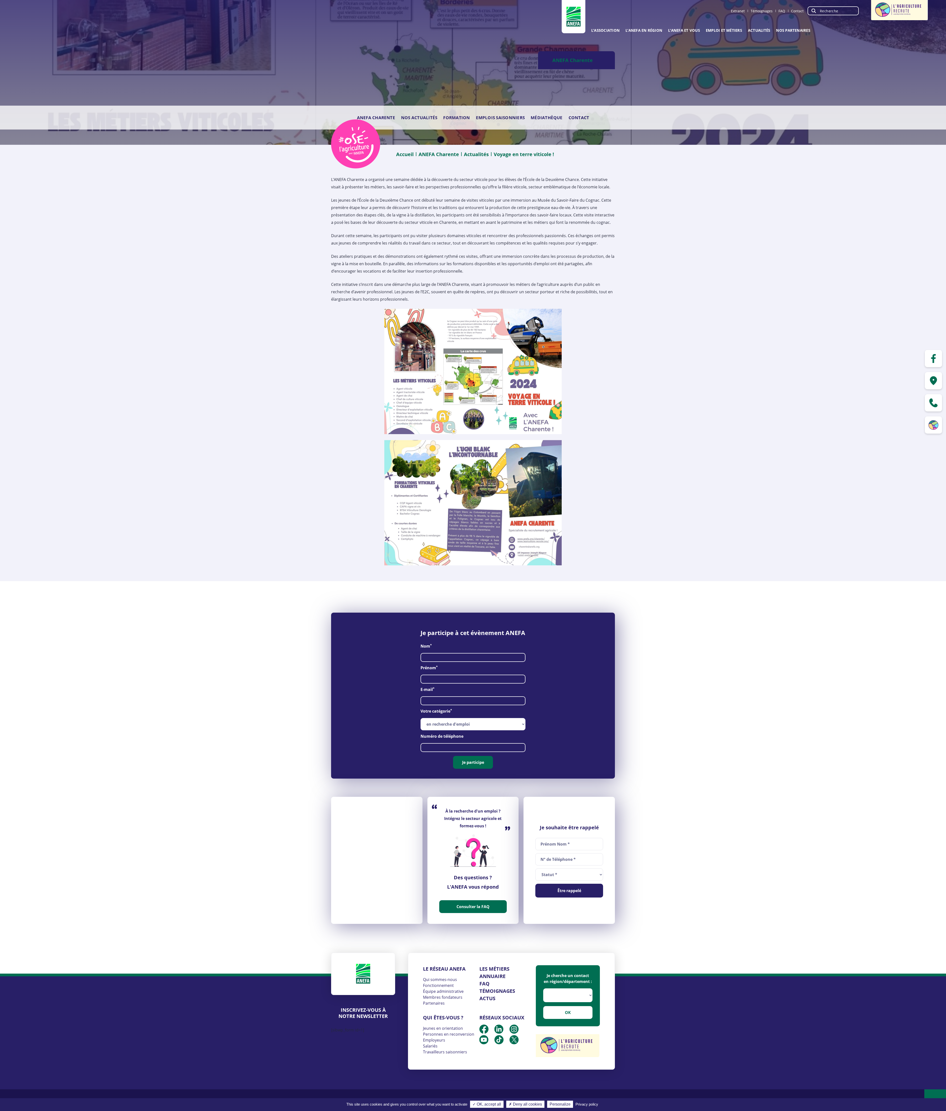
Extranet (738, 11)
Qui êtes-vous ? (443, 1017)
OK (568, 1012)
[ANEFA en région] (933, 380)
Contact (797, 11)
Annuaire (492, 976)
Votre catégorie (436, 711)
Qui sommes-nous (440, 979)
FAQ (781, 11)
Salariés (430, 1046)
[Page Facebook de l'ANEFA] (933, 358)
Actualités (759, 30)
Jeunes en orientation (443, 1028)
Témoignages (762, 11)
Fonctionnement (438, 985)
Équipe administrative (443, 991)
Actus (487, 998)
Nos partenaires (793, 30)
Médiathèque (547, 117)
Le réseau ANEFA (444, 968)
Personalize (560, 1104)
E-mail (428, 689)
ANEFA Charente (376, 117)
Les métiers (494, 968)
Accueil (405, 154)
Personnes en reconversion (448, 1034)
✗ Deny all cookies (525, 1104)
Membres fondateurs (442, 997)
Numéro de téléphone (442, 736)
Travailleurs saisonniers (445, 1052)
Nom (426, 646)
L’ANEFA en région (643, 30)
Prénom (429, 667)
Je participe (473, 762)
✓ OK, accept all (487, 1104)
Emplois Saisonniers (500, 117)
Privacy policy (586, 1104)
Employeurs (434, 1040)
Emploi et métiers (724, 30)
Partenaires (434, 1003)
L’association (605, 30)
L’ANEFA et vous (684, 30)
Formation (456, 117)
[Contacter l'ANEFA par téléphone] (933, 402)
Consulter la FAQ (473, 906)
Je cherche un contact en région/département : (568, 978)
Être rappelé (569, 890)
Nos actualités (419, 117)
